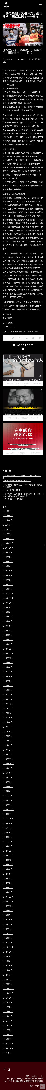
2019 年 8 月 (8, 612)
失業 (16, 331)
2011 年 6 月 (8, 1011)
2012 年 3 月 (8, 975)
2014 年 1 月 (8, 892)
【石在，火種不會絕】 (12, 489)
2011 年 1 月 (8, 1034)
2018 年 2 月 (8, 694)
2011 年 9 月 (8, 1002)
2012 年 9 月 (8, 956)
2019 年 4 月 (8, 630)
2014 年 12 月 (8, 851)
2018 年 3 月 (8, 690)
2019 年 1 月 (8, 644)
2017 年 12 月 (8, 704)
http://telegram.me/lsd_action (30, 1078)
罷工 (25, 331)
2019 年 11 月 (8, 598)
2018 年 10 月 (8, 658)
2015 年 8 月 (8, 823)
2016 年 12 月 (8, 754)
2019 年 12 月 (8, 593)
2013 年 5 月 (8, 924)
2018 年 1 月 (8, 699)
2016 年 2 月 (8, 800)
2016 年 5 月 (8, 786)
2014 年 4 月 (8, 878)
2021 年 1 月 (8, 534)
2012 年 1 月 (8, 984)
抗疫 (20, 331)
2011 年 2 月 (8, 1030)
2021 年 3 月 (8, 525)
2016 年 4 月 (8, 791)
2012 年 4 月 (8, 970)
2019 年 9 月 (8, 607)
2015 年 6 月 (8, 832)
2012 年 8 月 (8, 961)
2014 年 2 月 (8, 887)
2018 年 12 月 (8, 648)
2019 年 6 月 (8, 621)
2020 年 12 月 (8, 538)
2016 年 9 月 (8, 768)
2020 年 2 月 (8, 584)
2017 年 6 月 (8, 731)
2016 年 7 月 (8, 777)
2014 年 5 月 (8, 874)
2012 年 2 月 (8, 979)
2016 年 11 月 (8, 759)
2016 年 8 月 (8, 772)
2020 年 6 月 (8, 566)
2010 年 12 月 (8, 1039)
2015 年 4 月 (8, 837)
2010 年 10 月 (8, 1048)
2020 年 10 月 (8, 547)
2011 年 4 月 (8, 1020)
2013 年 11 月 (8, 901)
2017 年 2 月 (8, 745)
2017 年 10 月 (8, 713)
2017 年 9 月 (8, 717)
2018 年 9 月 (8, 662)
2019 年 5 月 (8, 626)
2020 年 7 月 (8, 561)
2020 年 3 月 (8, 580)
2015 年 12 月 (8, 809)
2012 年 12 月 (8, 947)
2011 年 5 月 (8, 1016)
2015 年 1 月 (8, 846)
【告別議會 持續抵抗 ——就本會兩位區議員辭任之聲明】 (23, 485)
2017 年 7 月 (8, 727)
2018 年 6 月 (8, 676)
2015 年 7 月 (8, 828)
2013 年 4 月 (8, 929)
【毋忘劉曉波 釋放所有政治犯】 (17, 480)
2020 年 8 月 (8, 557)
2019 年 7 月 (8, 616)
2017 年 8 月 (8, 722)
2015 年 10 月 (8, 818)
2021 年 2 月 (8, 529)
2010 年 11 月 (8, 1043)
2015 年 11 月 (8, 814)
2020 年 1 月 (8, 589)
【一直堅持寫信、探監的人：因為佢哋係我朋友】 (22, 476)
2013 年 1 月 (8, 942)
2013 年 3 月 (8, 933)
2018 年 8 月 (8, 667)
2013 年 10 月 (8, 906)
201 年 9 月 (7, 1053)
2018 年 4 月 (8, 685)
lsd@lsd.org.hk (37, 1076)
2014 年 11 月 (8, 855)
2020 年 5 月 (8, 570)
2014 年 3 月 (8, 883)
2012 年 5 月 (8, 965)
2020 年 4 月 (8, 575)
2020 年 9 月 (8, 552)
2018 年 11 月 (8, 653)
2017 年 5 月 (8, 736)
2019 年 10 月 (8, 603)
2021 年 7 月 (8, 511)
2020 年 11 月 (8, 543)
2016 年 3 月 (8, 795)
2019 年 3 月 (8, 635)
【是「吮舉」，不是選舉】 (14, 499)
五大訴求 (10, 331)
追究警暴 (35, 331)
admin (22, 59)
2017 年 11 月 (8, 708)
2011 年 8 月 (8, 1007)
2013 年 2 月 (8, 938)
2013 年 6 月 (8, 919)
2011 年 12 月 (8, 988)
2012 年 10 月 (8, 952)
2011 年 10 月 (8, 997)
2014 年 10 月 (8, 860)
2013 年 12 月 (8, 896)
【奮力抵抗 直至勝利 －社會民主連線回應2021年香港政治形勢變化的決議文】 (23, 495)
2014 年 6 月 (8, 869)
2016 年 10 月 (8, 763)
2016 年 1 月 (8, 805)
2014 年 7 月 (8, 864)
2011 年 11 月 (8, 993)
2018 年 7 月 (8, 671)
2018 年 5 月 (8, 681)
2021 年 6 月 (8, 515)
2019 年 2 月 (8, 639)
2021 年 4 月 (8, 520)
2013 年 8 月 (8, 910)
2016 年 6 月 (8, 782)
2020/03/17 (10, 59)
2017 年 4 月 (8, 740)
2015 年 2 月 (8, 841)
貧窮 (29, 331)
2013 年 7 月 (8, 915)
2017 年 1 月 (8, 750)
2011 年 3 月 (8, 1025)
